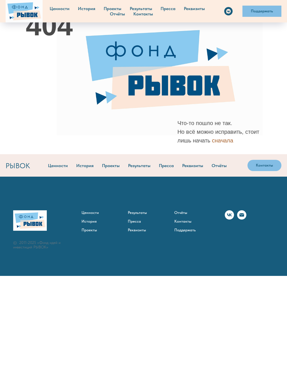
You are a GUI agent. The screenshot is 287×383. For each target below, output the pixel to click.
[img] (160, 73)
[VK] (228, 11)
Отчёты (117, 14)
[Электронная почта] (241, 218)
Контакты (143, 14)
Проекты (112, 8)
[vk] (229, 218)
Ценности (60, 8)
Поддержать (185, 230)
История (86, 8)
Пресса (168, 8)
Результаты (141, 8)
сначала (222, 140)
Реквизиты (194, 8)
